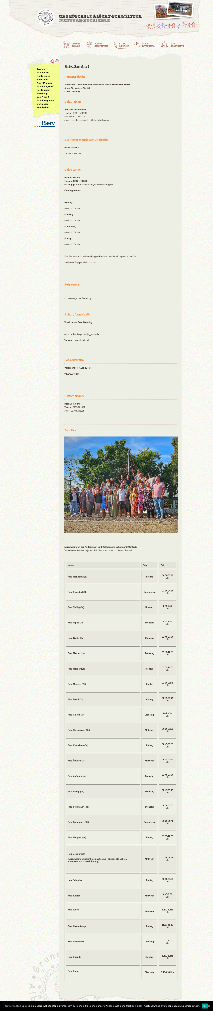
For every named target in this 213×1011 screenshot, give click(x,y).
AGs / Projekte (44, 83)
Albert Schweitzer (98, 44)
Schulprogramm (45, 100)
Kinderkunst (43, 79)
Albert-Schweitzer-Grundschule (90, 18)
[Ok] (209, 1006)
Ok (204, 1006)
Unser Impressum (147, 44)
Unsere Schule (73, 44)
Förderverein (43, 90)
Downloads (42, 104)
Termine (41, 69)
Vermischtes (43, 107)
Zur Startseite (173, 44)
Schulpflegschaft (45, 86)
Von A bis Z (43, 97)
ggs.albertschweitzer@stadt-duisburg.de (90, 120)
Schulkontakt (123, 44)
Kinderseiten (43, 76)
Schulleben (43, 72)
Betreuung (42, 93)
